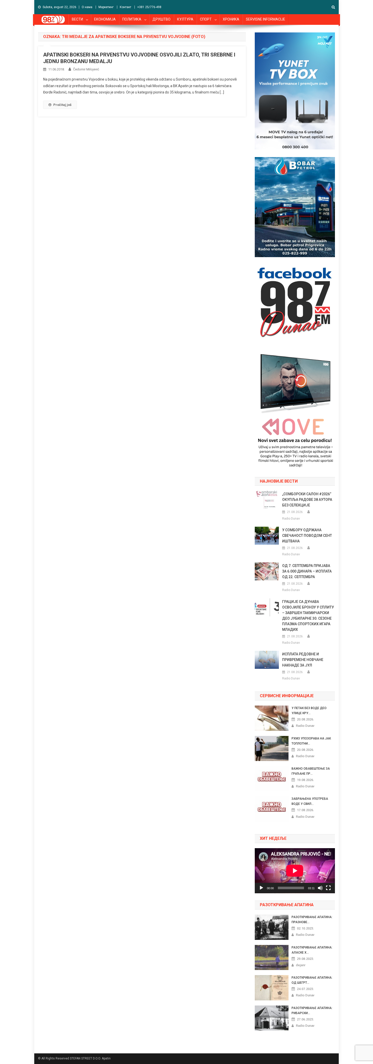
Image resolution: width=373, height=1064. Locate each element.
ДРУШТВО (161, 19)
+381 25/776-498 (149, 7)
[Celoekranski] (328, 887)
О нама (87, 7)
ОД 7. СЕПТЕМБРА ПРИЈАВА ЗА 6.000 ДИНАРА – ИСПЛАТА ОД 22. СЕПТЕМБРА (307, 571)
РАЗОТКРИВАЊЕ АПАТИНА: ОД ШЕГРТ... (312, 980)
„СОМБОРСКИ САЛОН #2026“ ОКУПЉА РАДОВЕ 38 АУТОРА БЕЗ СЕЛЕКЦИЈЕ (307, 499)
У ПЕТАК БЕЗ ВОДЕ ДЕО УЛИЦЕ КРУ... (309, 710)
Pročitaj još (62, 105)
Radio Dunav (291, 518)
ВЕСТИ (77, 19)
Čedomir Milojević (86, 69)
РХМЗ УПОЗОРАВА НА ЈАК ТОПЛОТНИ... (311, 741)
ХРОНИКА (231, 19)
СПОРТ (206, 19)
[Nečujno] (320, 887)
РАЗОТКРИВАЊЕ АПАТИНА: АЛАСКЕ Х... (312, 950)
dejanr (301, 965)
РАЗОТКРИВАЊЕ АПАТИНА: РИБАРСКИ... (312, 1010)
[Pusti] (261, 887)
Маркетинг (106, 7)
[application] (295, 870)
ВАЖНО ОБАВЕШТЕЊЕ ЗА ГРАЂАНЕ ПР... (311, 771)
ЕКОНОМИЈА (105, 19)
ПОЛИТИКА (131, 19)
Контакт (125, 7)
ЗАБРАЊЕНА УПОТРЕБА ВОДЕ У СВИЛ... (310, 801)
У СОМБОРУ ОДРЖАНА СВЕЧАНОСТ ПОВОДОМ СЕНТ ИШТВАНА (307, 535)
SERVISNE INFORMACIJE (265, 19)
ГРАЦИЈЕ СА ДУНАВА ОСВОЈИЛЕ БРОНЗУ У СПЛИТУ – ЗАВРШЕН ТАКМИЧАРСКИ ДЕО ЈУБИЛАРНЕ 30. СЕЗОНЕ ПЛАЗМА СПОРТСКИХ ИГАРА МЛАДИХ (308, 616)
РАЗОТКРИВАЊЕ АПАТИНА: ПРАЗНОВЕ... (312, 919)
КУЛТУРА (185, 19)
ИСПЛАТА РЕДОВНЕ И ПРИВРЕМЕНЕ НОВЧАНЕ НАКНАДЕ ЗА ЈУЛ (302, 659)
